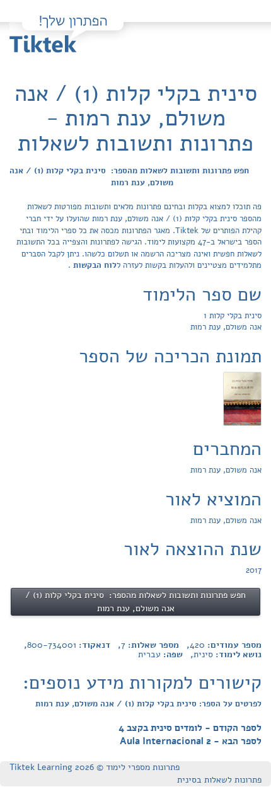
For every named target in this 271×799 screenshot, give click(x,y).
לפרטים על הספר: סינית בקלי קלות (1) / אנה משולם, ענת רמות (148, 704)
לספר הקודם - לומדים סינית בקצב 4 (190, 727)
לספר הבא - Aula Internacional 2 (191, 741)
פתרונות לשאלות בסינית (219, 780)
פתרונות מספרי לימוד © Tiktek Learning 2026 (94, 767)
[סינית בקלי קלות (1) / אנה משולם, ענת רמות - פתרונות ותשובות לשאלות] (242, 398)
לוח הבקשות (94, 265)
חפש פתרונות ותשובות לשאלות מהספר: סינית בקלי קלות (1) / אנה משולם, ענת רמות (129, 176)
